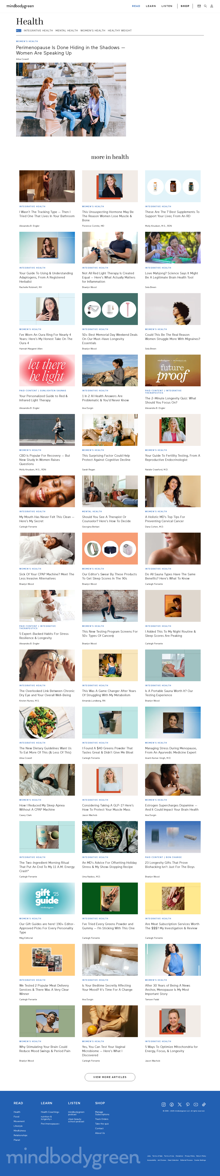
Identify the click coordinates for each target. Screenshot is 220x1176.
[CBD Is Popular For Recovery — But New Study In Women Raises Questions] (47, 430)
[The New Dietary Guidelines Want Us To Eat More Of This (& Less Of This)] (47, 723)
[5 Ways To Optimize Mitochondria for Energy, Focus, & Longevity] (173, 1021)
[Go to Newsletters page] (199, 6)
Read (18, 1103)
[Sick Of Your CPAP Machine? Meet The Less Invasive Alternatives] (47, 548)
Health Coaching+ (50, 1112)
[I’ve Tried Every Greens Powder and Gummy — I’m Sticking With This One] (110, 898)
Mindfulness (20, 1130)
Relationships (20, 1135)
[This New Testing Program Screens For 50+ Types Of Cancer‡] (110, 606)
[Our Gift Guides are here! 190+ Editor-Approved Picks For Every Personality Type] (47, 898)
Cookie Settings (200, 1160)
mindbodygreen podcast (76, 1113)
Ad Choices (162, 1160)
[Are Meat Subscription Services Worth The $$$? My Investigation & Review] (173, 898)
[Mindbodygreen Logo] (20, 6)
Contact (99, 1128)
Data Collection (173, 1160)
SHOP (185, 6)
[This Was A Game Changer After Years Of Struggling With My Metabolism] (110, 665)
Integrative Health (38, 30)
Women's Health (93, 30)
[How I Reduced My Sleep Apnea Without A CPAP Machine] (47, 780)
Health (17, 1112)
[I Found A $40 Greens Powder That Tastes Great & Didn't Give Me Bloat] (110, 723)
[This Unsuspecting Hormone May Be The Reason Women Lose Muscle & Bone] (110, 186)
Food (16, 1116)
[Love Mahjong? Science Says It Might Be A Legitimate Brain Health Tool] (173, 248)
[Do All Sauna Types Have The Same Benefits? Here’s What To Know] (173, 548)
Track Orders (101, 1119)
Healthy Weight (120, 30)
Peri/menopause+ (50, 1124)
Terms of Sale (157, 1156)
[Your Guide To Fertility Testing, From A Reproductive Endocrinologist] (173, 430)
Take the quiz (102, 1124)
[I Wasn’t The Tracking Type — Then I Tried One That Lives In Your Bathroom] (47, 186)
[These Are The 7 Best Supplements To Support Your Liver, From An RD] (173, 186)
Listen (74, 1103)
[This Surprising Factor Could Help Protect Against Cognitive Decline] (110, 430)
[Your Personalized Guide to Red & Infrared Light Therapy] (47, 370)
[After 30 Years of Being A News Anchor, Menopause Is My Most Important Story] (173, 960)
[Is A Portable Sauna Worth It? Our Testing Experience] (173, 665)
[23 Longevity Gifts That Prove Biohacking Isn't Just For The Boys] (173, 837)
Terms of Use (169, 1156)
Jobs (149, 1156)
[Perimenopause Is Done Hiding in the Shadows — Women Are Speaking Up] (71, 99)
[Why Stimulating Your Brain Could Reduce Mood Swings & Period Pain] (47, 1021)
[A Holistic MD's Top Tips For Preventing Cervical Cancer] (173, 491)
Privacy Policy (190, 1156)
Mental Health (67, 30)
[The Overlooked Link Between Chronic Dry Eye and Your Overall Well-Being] (47, 665)
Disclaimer (179, 1156)
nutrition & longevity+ (46, 1117)
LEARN (151, 6)
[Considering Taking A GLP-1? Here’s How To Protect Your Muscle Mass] (110, 780)
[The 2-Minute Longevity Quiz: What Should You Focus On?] (173, 370)
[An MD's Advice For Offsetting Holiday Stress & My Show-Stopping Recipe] (110, 837)
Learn (46, 1103)
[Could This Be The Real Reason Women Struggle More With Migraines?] (173, 309)
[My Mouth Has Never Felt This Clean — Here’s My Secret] (47, 491)
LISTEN (167, 6)
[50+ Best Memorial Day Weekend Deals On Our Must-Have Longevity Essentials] (110, 309)
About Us (100, 1133)
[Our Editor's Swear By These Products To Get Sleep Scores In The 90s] (110, 548)
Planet (17, 1140)
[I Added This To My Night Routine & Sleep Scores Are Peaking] (173, 606)
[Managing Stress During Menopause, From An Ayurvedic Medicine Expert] (173, 723)
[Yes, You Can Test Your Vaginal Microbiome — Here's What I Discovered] (110, 1021)
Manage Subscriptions (102, 1113)
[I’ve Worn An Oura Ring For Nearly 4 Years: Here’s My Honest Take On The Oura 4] (47, 309)
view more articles (110, 1077)
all (18, 30)
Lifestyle (18, 1126)
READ (136, 6)
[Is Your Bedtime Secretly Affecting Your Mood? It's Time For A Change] (110, 960)
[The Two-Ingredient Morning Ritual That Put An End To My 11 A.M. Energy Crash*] (47, 837)
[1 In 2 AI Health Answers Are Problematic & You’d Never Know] (110, 370)
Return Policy (201, 1156)
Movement (19, 1121)
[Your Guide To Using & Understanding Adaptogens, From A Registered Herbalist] (47, 248)
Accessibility (151, 1160)
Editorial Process (186, 1160)
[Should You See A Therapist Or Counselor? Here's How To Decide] (110, 491)
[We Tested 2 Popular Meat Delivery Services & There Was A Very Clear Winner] (47, 960)
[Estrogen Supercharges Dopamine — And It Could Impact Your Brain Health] (173, 780)
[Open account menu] (212, 6)
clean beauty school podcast (76, 1120)
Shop (100, 1103)
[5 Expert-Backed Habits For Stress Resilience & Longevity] (47, 606)
